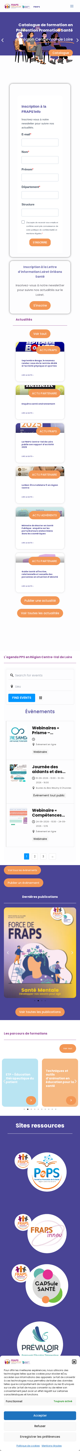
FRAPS (36, 6)
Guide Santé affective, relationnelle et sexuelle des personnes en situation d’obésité (40, 574)
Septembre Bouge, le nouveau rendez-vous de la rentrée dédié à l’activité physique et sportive (39, 363)
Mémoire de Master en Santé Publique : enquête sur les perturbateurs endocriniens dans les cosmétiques (37, 529)
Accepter (40, 1415)
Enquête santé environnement (38, 403)
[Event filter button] (40, 697)
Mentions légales (52, 1445)
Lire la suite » (27, 375)
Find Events (21, 697)
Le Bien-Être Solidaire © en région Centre (40, 486)
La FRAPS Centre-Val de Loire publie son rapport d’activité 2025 (38, 444)
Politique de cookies (28, 1445)
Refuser (40, 1426)
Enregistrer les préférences (40, 1437)
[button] (74, 1362)
